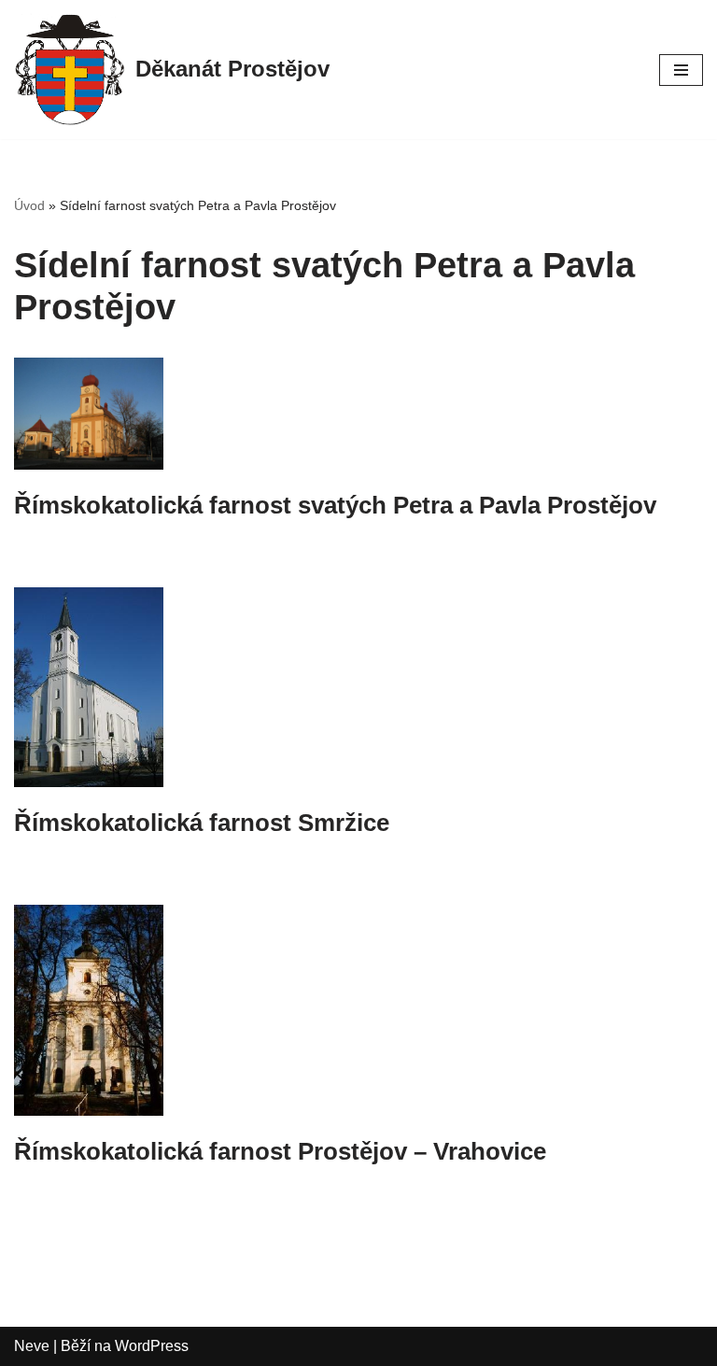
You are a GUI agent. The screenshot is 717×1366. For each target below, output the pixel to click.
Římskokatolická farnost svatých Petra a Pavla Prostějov (335, 505)
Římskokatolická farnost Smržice (201, 823)
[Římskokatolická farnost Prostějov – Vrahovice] (358, 1010)
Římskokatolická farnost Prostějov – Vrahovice (280, 1151)
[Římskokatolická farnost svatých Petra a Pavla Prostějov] (358, 414)
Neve (31, 1346)
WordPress (152, 1346)
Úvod (29, 205)
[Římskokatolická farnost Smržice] (358, 687)
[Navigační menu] (681, 70)
